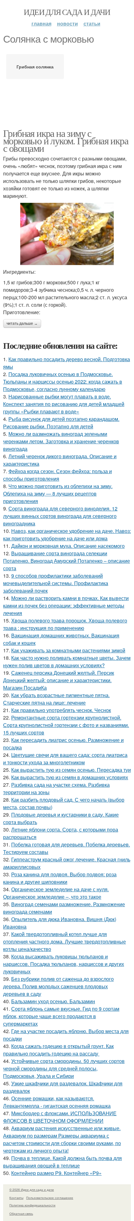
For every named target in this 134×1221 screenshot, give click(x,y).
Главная (41, 23)
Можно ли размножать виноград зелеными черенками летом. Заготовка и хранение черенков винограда (61, 441)
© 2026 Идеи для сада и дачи (31, 1189)
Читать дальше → (22, 323)
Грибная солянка (35, 66)
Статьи (92, 23)
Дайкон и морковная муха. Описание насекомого (68, 545)
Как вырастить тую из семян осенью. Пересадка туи (71, 769)
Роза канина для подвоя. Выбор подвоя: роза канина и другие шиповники (60, 878)
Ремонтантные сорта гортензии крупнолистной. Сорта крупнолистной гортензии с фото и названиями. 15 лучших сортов (66, 725)
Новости (67, 23)
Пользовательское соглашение (49, 1197)
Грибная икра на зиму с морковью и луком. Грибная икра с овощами (65, 140)
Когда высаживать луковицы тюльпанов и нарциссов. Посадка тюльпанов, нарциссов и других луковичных (63, 964)
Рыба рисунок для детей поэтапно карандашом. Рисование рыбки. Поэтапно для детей (61, 422)
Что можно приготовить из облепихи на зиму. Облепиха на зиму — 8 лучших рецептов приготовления (57, 493)
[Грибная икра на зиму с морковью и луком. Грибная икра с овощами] (67, 234)
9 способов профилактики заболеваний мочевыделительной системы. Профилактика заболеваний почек (55, 583)
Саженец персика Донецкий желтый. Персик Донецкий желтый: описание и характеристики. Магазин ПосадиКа (58, 680)
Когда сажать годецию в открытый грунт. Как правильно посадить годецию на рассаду (58, 1049)
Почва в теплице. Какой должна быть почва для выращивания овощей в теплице (62, 1161)
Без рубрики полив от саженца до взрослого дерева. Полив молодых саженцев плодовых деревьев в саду (58, 986)
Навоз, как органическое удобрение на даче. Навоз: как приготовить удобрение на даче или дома (67, 534)
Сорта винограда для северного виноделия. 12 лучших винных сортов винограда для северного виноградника (60, 516)
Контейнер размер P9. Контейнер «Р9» (56, 1173)
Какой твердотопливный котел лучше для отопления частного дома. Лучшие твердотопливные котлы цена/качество (64, 941)
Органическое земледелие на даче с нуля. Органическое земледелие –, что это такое (56, 893)
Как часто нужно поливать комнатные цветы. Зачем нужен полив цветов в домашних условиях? (67, 661)
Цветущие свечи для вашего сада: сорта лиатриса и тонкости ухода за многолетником (65, 758)
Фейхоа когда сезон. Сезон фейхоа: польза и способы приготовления (57, 475)
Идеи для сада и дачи (67, 12)
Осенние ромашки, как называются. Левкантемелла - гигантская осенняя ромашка (57, 1102)
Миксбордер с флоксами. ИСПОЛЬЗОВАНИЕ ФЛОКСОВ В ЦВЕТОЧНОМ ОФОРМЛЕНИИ (60, 1117)
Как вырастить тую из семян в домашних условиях (69, 777)
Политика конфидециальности (32, 1205)
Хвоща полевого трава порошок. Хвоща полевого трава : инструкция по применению (65, 624)
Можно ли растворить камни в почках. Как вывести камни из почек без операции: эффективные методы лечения (66, 605)
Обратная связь (21, 1213)
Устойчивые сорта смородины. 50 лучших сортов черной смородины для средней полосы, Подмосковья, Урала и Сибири (64, 1068)
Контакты (16, 1197)
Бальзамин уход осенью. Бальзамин (53, 1001)
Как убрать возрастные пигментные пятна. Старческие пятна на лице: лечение (56, 699)
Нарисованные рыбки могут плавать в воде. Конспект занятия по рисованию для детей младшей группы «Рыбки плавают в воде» (63, 404)
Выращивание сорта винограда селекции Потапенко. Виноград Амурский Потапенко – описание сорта (66, 561)
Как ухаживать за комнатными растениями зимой (68, 650)
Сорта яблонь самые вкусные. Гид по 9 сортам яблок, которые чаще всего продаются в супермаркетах (61, 1016)
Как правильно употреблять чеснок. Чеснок (61, 710)
